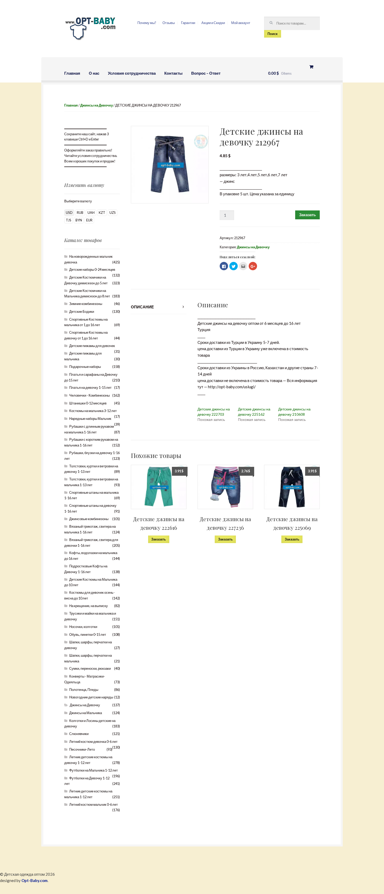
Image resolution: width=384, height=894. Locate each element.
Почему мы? (146, 23)
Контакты (173, 73)
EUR (89, 220)
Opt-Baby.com (34, 880)
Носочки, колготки (83, 627)
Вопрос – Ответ (205, 73)
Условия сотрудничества (132, 73)
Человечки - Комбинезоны (89, 395)
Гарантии (188, 23)
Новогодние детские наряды (91, 697)
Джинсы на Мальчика (85, 713)
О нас (94, 73)
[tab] (159, 307)
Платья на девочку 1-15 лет (90, 387)
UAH (91, 212)
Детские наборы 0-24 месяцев (92, 269)
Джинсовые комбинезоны (88, 519)
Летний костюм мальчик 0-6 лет (93, 804)
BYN (78, 220)
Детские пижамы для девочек (92, 346)
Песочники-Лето (82, 749)
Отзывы (168, 23)
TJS (68, 220)
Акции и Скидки (213, 23)
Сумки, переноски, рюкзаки (90, 668)
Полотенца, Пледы (83, 689)
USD (69, 212)
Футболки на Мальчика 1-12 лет (93, 770)
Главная (72, 73)
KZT (102, 212)
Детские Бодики (81, 311)
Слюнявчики (79, 734)
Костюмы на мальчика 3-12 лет (93, 411)
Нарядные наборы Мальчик (90, 418)
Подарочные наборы (85, 366)
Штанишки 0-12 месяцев (88, 403)
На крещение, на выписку (88, 606)
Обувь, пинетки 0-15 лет (87, 634)
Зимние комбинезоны (85, 304)
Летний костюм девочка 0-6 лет (93, 741)
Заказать (307, 214)
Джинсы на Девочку (96, 105)
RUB (80, 212)
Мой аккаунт (240, 23)
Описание (142, 306)
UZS (112, 212)
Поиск (272, 34)
